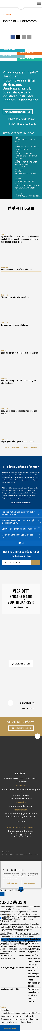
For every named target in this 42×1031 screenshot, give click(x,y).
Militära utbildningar (21, 119)
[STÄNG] (2, 894)
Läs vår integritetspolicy (10, 878)
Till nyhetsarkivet (11, 447)
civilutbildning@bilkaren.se (21, 817)
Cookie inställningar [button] (29, 883)
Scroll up (37, 736)
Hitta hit (22, 822)
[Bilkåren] (21, 4)
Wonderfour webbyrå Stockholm (26, 854)
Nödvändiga (8, 918)
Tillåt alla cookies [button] (12, 883)
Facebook (13, 835)
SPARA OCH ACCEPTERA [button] (9, 1028)
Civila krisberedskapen (22, 124)
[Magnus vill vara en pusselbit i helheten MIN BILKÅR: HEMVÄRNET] (4, 53)
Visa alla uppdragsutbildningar (17, 112)
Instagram (23, 835)
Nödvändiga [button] (5, 915)
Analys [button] (3, 1007)
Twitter (18, 835)
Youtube (29, 835)
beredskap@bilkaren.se (21, 831)
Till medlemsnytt (31, 447)
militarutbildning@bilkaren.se (21, 814)
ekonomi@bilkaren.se (21, 806)
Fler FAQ (21, 543)
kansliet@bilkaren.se (21, 798)
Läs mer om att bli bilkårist (21, 503)
